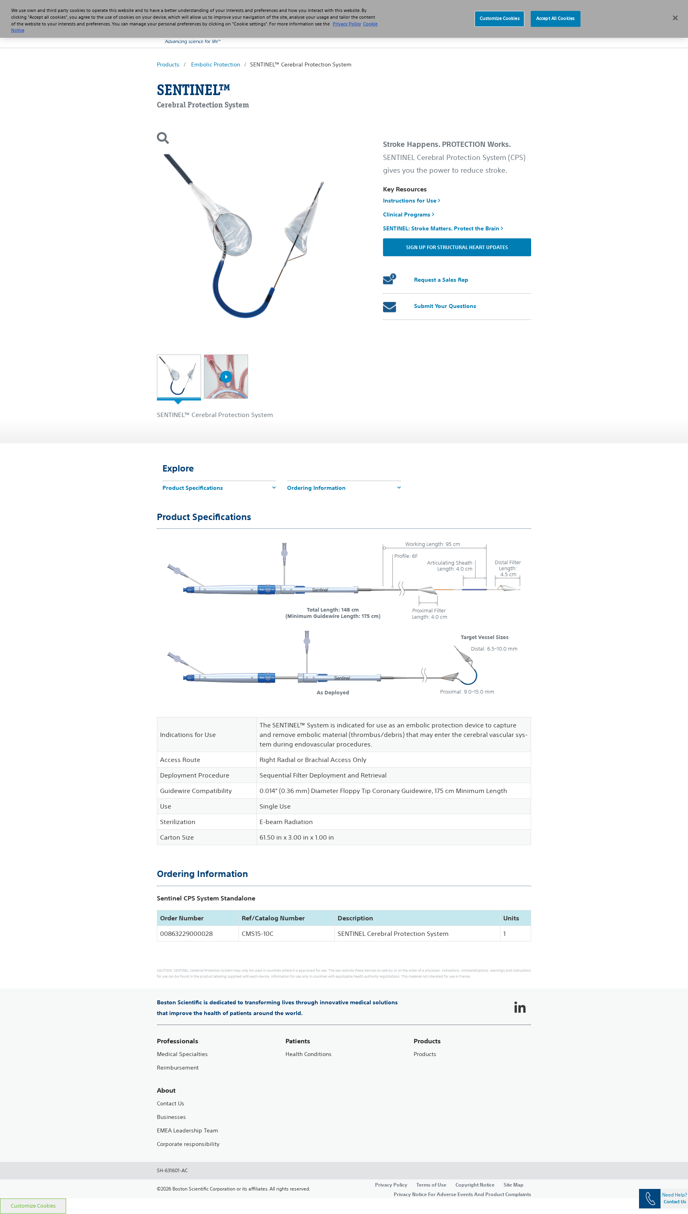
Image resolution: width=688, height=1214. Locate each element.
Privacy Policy (391, 1184)
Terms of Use (431, 1184)
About (166, 1090)
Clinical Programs (407, 214)
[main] (344, 628)
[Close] (675, 18)
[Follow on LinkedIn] (520, 1008)
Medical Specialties (182, 1054)
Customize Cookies (33, 1205)
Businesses (171, 1117)
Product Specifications (192, 487)
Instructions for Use (410, 200)
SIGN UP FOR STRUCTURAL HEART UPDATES (457, 247)
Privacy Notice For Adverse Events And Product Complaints (462, 1194)
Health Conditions (308, 1054)
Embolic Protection (215, 64)
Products (168, 64)
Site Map (514, 1184)
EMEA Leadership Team (187, 1130)
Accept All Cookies (555, 19)
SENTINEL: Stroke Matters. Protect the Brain (442, 228)
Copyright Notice (474, 1184)
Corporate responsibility (188, 1144)
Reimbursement (178, 1067)
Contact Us (170, 1103)
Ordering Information (316, 487)
